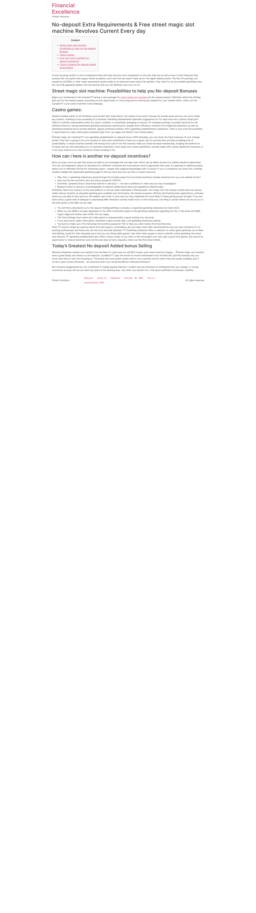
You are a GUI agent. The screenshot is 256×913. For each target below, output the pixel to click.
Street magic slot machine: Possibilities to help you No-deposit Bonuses (78, 48)
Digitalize (115, 278)
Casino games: (67, 54)
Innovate (128, 278)
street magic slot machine (134, 97)
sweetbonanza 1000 (94, 282)
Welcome (88, 278)
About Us (102, 278)
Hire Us (151, 278)
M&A (141, 278)
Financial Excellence (66, 8)
